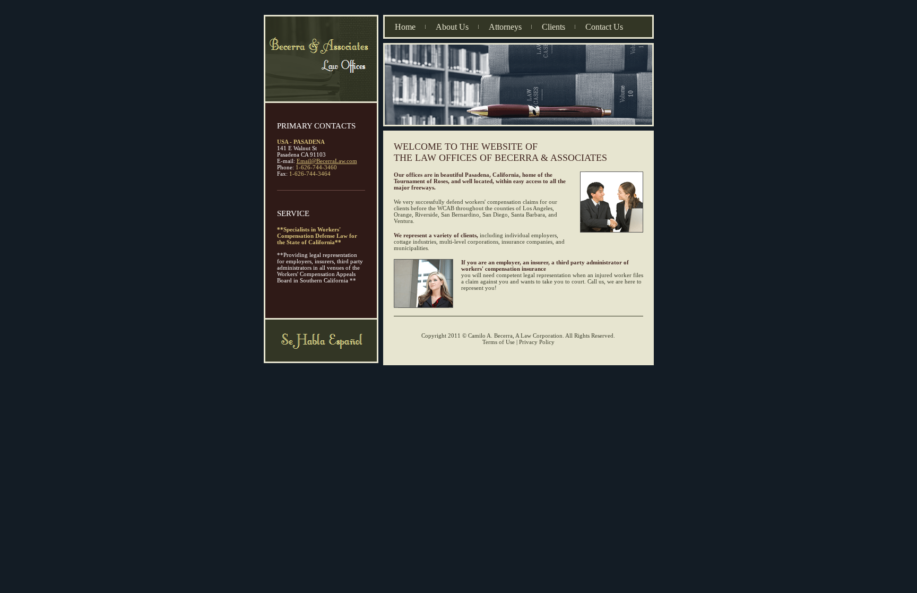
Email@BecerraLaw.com (327, 161)
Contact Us (604, 26)
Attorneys (505, 26)
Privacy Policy (537, 342)
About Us (452, 26)
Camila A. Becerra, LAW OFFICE (321, 59)
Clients (553, 26)
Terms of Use (499, 342)
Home (405, 26)
